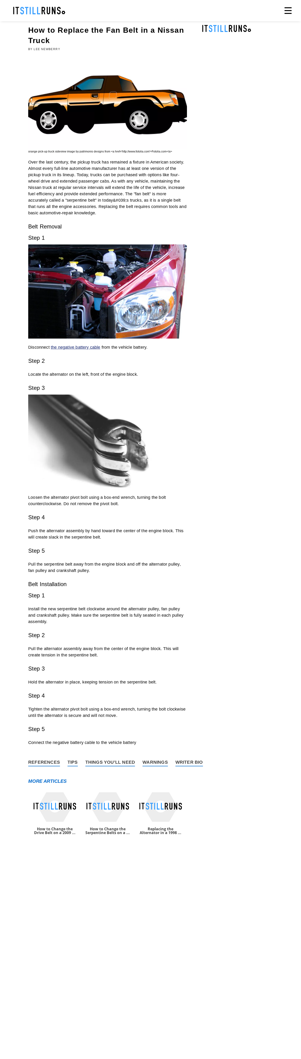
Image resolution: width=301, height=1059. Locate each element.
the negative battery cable (75, 347)
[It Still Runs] (39, 10)
